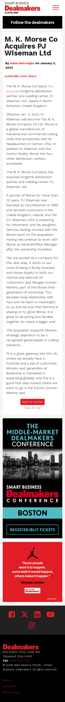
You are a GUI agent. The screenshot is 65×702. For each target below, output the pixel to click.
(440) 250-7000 (19, 660)
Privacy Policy (12, 692)
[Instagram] (32, 625)
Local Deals (28, 76)
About (7, 680)
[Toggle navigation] (55, 8)
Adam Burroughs (22, 63)
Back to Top (33, 408)
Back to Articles (32, 402)
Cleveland (12, 76)
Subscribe (9, 686)
